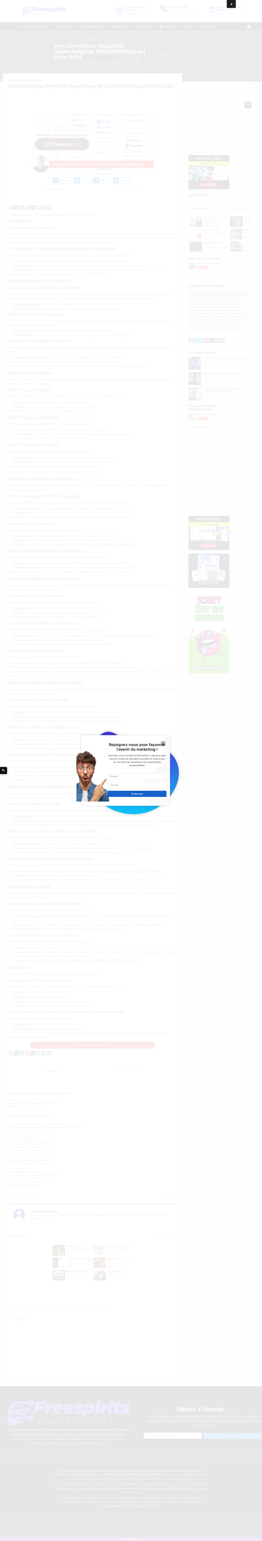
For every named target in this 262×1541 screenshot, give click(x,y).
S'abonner (137, 793)
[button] (163, 743)
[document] (131, 770)
